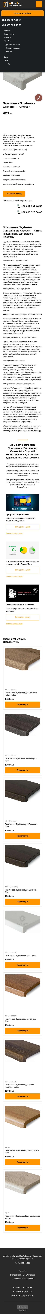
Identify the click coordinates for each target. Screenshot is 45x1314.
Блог (6, 57)
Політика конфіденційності (22, 1279)
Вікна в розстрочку (13, 48)
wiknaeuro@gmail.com (22, 1295)
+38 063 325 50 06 (11, 25)
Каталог (7, 31)
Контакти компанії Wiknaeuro (22, 1275)
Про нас (7, 41)
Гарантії (9, 51)
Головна (22, 1271)
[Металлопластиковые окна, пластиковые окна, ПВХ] (22, 1308)
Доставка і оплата (13, 45)
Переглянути (22, 704)
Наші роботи (9, 34)
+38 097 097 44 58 (11, 20)
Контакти (7, 37)
